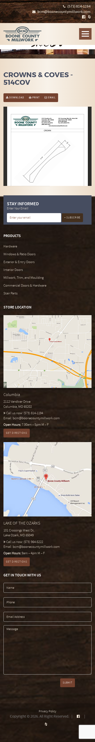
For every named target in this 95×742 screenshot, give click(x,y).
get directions (16, 432)
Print (36, 97)
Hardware (10, 246)
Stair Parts (10, 293)
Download (16, 97)
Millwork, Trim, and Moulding (23, 278)
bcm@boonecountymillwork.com (63, 11)
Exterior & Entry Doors (19, 262)
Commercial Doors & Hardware (24, 285)
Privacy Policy (47, 711)
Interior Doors (13, 270)
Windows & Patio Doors (19, 254)
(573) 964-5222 (33, 542)
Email (51, 97)
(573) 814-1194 (78, 6)
